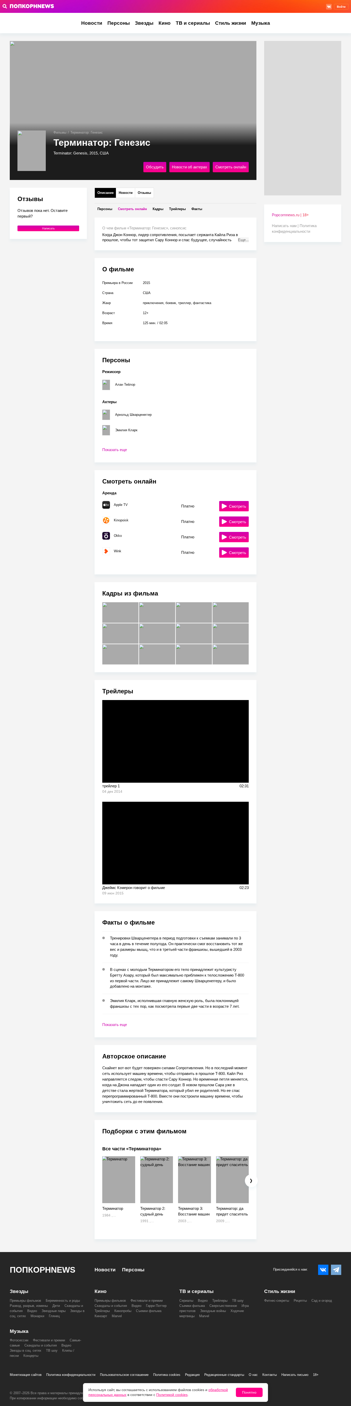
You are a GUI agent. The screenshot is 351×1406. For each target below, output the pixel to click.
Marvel (117, 1316)
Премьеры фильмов (25, 1301)
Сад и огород (321, 1301)
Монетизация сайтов (26, 1375)
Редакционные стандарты (224, 1375)
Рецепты (300, 1301)
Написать (48, 228)
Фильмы (59, 132)
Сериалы (186, 1301)
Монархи (37, 1316)
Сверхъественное (223, 1306)
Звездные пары (54, 1311)
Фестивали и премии (147, 1301)
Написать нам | (286, 225)
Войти (341, 6)
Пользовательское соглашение (124, 1375)
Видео (32, 1311)
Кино (165, 23)
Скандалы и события (111, 1306)
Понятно (249, 1392)
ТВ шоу (238, 1301)
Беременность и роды (63, 1301)
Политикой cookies (172, 1395)
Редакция (192, 1375)
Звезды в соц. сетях (25, 1350)
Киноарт (101, 1316)
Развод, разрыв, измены (29, 1306)
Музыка (260, 23)
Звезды (144, 23)
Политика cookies (166, 1375)
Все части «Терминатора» (131, 1148)
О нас (253, 1375)
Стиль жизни (230, 23)
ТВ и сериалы (193, 23)
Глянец (54, 1316)
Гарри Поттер (156, 1306)
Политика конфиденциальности (70, 1375)
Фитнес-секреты (276, 1301)
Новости (91, 23)
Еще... (243, 240)
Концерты (30, 1356)
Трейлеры (102, 1311)
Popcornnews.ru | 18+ (290, 215)
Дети (56, 1306)
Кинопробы (122, 1311)
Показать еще (114, 449)
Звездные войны (213, 1311)
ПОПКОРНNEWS (42, 1269)
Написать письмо (294, 1375)
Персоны (118, 23)
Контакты (269, 1375)
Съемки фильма (148, 1311)
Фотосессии (19, 1340)
